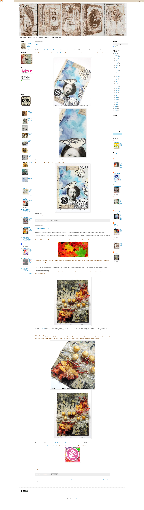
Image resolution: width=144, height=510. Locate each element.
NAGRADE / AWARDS (32, 37)
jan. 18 (117, 102)
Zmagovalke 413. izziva (30, 219)
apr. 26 (117, 83)
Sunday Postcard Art (27, 244)
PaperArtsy (25, 188)
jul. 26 (117, 78)
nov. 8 (117, 60)
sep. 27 (117, 69)
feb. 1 (117, 99)
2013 (116, 108)
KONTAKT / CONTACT (56, 37)
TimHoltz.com (116, 153)
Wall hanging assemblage (30, 113)
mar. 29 (117, 86)
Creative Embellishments (60, 442)
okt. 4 (117, 67)
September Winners (26, 270)
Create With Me (117, 173)
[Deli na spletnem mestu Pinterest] (57, 220)
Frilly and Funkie (26, 248)
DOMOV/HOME (23, 37)
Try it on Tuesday (26, 227)
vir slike (43, 328)
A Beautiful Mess (30, 178)
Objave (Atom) (45, 481)
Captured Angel (30, 134)
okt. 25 (117, 63)
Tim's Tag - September (30, 120)
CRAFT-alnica (25, 217)
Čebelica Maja (30, 170)
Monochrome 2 (121, 244)
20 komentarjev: (45, 220)
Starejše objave (106, 479)
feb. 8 (117, 97)
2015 (116, 55)
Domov (72, 479)
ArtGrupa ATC (26, 258)
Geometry (24, 245)
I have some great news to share (29, 143)
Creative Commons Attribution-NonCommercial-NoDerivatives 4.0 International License (51, 493)
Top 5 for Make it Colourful (30, 229)
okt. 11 (117, 65)
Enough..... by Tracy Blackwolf (30, 202)
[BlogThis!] (53, 220)
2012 (116, 110)
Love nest (30, 162)
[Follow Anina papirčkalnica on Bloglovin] (117, 135)
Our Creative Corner (45, 466)
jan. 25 (117, 101)
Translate (118, 47)
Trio (36, 44)
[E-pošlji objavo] (49, 220)
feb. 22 (117, 93)
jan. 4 (117, 104)
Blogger (77, 498)
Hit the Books (29, 156)
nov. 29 (117, 58)
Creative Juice (117, 198)
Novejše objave (39, 479)
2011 (116, 112)
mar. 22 (117, 88)
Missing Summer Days (30, 127)
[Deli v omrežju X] (55, 220)
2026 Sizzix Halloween (118, 154)
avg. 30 (117, 70)
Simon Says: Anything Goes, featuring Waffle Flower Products (27, 212)
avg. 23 (117, 76)
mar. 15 (117, 90)
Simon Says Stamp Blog (49, 49)
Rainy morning (30, 148)
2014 (116, 106)
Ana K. (23, 6)
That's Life (116, 253)
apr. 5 (117, 85)
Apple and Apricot (117, 186)
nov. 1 (117, 62)
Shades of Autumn (42, 228)
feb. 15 (117, 95)
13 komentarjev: (45, 474)
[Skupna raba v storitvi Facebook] (56, 220)
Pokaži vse (30, 273)
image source (42, 336)
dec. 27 (117, 56)
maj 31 (117, 81)
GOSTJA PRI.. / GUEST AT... (44, 37)
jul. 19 (117, 79)
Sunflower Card (121, 144)
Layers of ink (116, 142)
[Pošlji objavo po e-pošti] (52, 220)
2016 (116, 53)
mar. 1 (117, 92)
